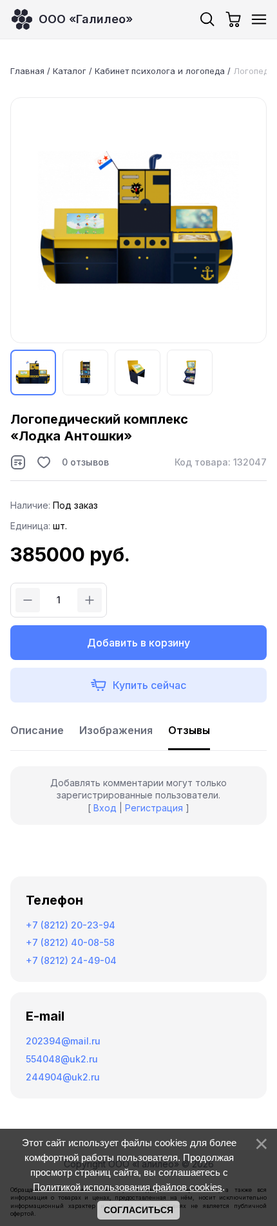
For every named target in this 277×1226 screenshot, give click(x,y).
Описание (37, 730)
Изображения (116, 730)
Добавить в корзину (138, 642)
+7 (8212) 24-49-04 (71, 960)
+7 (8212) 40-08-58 (70, 942)
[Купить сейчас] (138, 685)
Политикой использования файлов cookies (127, 1187)
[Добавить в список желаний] (44, 462)
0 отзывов (85, 462)
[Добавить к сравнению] (18, 462)
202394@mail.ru (63, 1040)
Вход (105, 807)
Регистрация (154, 807)
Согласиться (138, 1210)
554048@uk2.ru (62, 1058)
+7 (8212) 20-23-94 (70, 925)
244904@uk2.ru (63, 1076)
